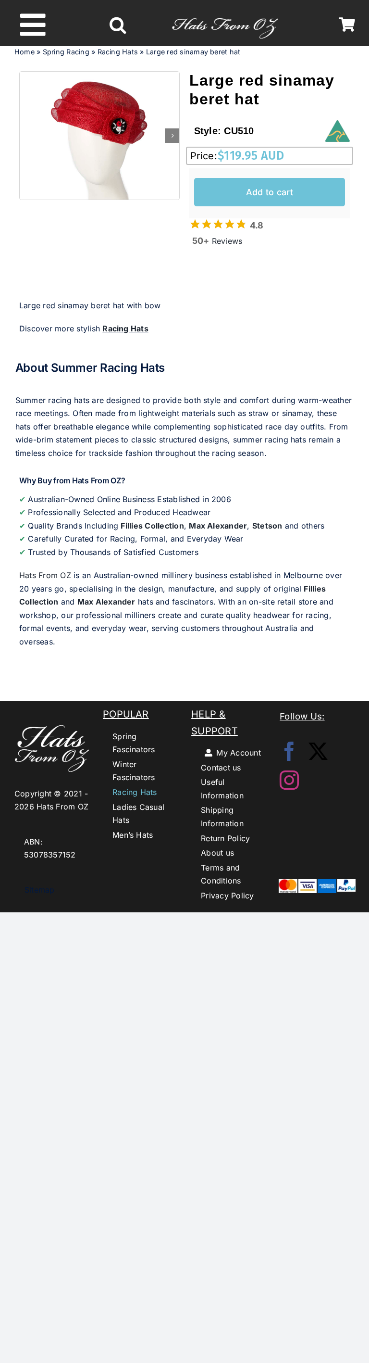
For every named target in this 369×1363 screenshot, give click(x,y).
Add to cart (269, 192)
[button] (118, 25)
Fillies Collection (152, 525)
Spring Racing (66, 52)
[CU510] (99, 136)
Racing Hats (118, 52)
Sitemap (34, 890)
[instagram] (289, 780)
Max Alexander (218, 525)
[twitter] (318, 751)
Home (24, 52)
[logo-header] (225, 14)
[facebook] (289, 751)
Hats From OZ (45, 575)
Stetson (267, 525)
